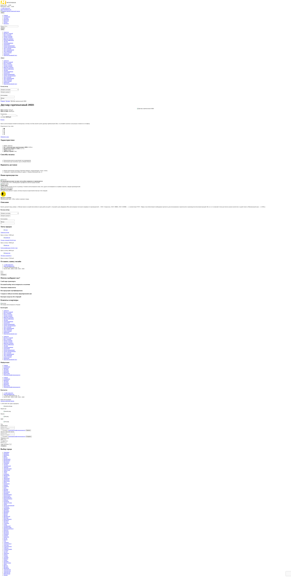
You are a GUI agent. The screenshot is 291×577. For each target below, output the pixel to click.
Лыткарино (7, 508)
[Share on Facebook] (4, 128)
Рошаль (6, 539)
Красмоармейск (8, 494)
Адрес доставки (5, 444)
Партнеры (6, 19)
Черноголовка (7, 562)
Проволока (6, 54)
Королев (6, 490)
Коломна (6, 489)
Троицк (6, 554)
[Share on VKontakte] (4, 133)
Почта (2, 442)
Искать (2, 27)
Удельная (6, 557)
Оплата (5, 22)
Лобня (5, 504)
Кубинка (6, 500)
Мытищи (6, 517)
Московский (7, 516)
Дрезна (5, 471)
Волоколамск (7, 459)
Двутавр (6, 41)
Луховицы (6, 507)
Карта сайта (7, 373)
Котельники (7, 492)
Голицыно (6, 463)
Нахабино (6, 520)
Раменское (6, 537)
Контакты (6, 23)
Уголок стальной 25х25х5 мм (8, 240)
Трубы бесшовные (8, 43)
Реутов (5, 538)
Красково (6, 493)
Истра (5, 482)
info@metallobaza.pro (6, 9)
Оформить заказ (5, 136)
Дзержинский (7, 466)
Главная (6, 15)
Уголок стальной (8, 37)
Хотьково (6, 561)
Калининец (7, 483)
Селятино (6, 542)
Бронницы (6, 455)
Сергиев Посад (7, 543)
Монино (6, 513)
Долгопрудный (7, 468)
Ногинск (6, 522)
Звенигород (7, 478)
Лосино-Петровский (9, 505)
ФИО (2, 439)
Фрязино (6, 558)
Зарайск (6, 476)
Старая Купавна (8, 549)
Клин (5, 487)
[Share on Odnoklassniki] (4, 134)
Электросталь (7, 571)
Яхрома (4, 11)
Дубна (5, 472)
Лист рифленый (8, 51)
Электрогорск (7, 569)
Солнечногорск (8, 546)
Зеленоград (6, 479)
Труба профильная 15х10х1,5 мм (9, 248)
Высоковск (6, 461)
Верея (5, 456)
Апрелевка (6, 452)
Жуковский (6, 475)
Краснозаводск (7, 497)
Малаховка (6, 511)
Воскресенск (7, 460)
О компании (7, 16)
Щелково (6, 567)
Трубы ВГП (7, 44)
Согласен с (13, 430)
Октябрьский (7, 526)
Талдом (6, 552)
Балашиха (6, 453)
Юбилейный (7, 573)
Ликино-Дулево (8, 502)
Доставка (6, 18)
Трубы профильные (9, 40)
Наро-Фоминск (8, 519)
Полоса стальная (8, 36)
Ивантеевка (7, 481)
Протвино (6, 532)
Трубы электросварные (10, 47)
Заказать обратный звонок (13, 11)
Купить (2, 119)
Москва (6, 515)
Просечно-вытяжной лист (10, 55)
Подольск (6, 531)
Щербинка (6, 568)
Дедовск (6, 464)
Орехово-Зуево (7, 527)
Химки (5, 560)
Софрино (6, 547)
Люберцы (6, 509)
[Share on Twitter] (4, 130)
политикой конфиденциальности (16, 430)
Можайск (6, 512)
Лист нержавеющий (9, 49)
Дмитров (6, 467)
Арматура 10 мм (5, 232)
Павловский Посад (8, 528)
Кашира (6, 485)
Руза (5, 541)
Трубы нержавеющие (9, 45)
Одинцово (6, 523)
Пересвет (6, 530)
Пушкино (6, 534)
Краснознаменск (8, 498)
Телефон (3, 441)
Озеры (5, 524)
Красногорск (7, 496)
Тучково (6, 556)
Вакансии (6, 20)
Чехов (5, 564)
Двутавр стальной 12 (6, 255)
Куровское (6, 501)
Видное (6, 457)
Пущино (6, 535)
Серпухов (6, 545)
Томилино (6, 553)
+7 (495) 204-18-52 (5, 8)
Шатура (6, 565)
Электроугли (7, 572)
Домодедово (7, 470)
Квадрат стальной (8, 33)
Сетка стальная (7, 52)
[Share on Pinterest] (4, 131)
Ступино (6, 550)
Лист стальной (7, 48)
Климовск (6, 486)
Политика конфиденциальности (12, 375)
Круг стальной (7, 34)
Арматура (6, 32)
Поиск (2, 26)
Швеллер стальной (8, 39)
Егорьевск (6, 474)
